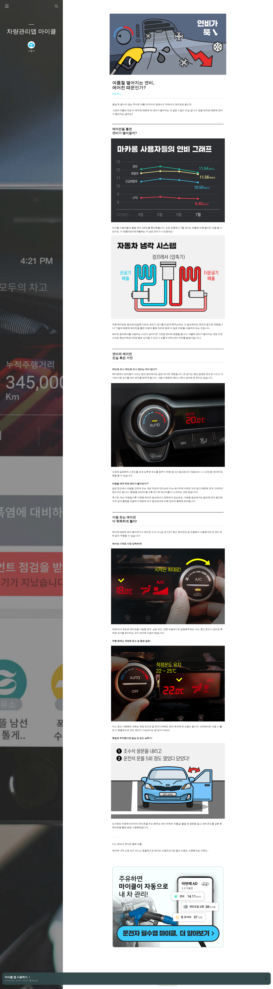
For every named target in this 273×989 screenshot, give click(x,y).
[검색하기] (56, 6)
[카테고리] (7, 6)
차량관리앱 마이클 (31, 31)
